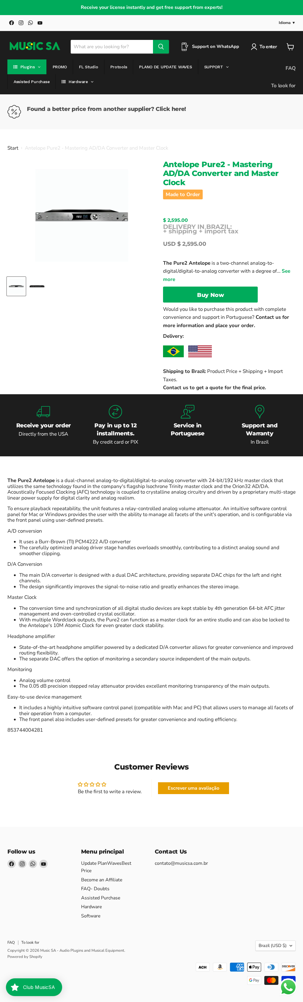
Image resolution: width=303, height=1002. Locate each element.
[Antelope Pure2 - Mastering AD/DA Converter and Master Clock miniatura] (16, 286)
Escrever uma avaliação (193, 788)
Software (90, 916)
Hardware (91, 907)
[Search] (161, 47)
